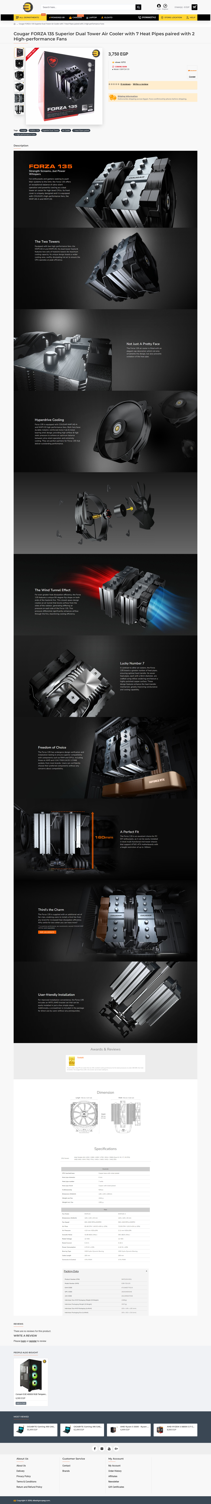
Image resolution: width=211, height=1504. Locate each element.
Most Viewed (21, 1417)
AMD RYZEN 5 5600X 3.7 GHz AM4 (181, 1426)
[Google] (116, 1448)
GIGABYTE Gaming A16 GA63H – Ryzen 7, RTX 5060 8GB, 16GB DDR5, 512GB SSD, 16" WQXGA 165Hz (88, 1426)
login (23, 1341)
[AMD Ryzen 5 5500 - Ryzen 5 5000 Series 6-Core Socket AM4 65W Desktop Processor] (113, 1429)
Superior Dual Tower (50, 130)
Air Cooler (66, 130)
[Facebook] (95, 1448)
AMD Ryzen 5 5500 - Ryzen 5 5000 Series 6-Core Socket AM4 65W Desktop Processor (134, 1426)
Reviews (18, 1324)
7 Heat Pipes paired (81, 130)
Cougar (23, 130)
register (33, 1341)
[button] (19, 50)
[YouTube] (109, 1448)
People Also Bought (26, 1352)
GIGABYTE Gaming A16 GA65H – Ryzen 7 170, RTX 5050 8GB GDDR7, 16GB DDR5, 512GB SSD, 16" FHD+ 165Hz (41, 1426)
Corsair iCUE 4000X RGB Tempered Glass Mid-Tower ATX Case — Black (31, 1394)
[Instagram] (102, 1448)
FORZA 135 (34, 130)
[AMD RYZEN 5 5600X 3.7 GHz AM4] (159, 1429)
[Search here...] (138, 7)
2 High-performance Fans (25, 134)
